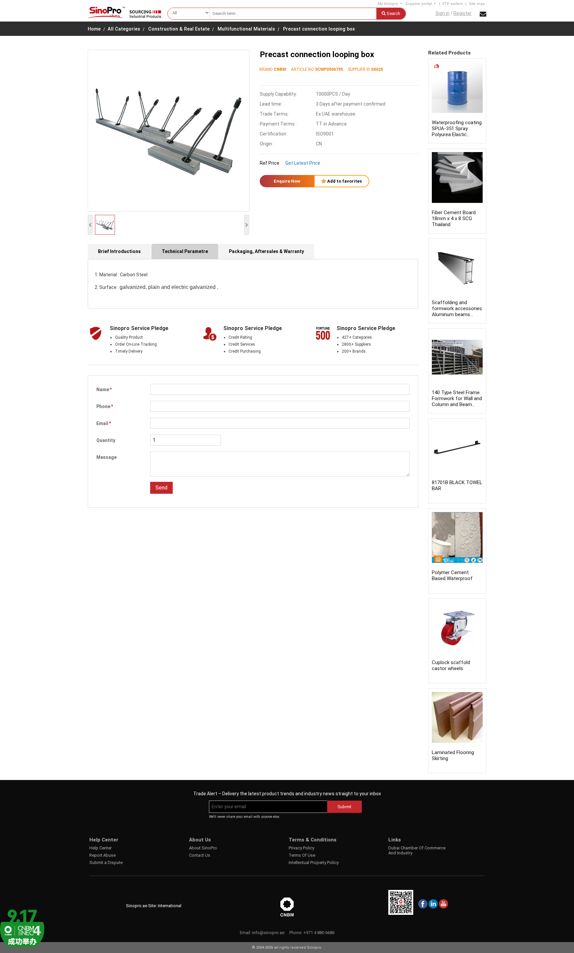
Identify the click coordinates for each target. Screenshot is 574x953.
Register (462, 13)
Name (104, 389)
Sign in (442, 13)
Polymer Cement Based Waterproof (452, 575)
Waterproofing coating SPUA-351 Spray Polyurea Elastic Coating (457, 131)
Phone (104, 406)
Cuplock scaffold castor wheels (451, 665)
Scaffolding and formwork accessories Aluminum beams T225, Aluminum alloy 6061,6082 (457, 314)
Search (393, 13)
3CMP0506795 (329, 69)
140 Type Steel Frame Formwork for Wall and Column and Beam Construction (457, 401)
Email (103, 423)
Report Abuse (102, 855)
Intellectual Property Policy (313, 862)
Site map (477, 4)
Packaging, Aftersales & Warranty (266, 251)
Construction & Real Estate (179, 29)
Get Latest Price (302, 163)
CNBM (280, 69)
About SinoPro (203, 847)
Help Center (100, 847)
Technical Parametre (185, 251)
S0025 (377, 69)
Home (94, 29)
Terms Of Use (302, 855)
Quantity (105, 440)
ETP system (452, 4)
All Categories (124, 29)
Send (161, 487)
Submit (344, 806)
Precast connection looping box (319, 29)
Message (106, 457)
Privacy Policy (301, 847)
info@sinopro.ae (268, 932)
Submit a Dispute (106, 862)
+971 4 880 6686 (319, 932)
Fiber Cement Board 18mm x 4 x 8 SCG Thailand (454, 218)
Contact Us (199, 855)
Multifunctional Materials (246, 29)
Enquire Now (287, 181)
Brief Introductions (119, 251)
